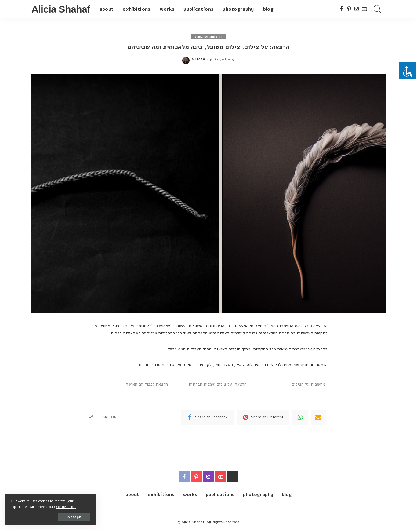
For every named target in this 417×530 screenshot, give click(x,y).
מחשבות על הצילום (308, 384)
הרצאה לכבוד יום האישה (147, 384)
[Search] (378, 9)
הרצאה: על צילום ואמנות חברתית (218, 384)
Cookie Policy (66, 507)
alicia (198, 59)
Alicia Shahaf (60, 9)
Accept (74, 516)
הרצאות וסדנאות (208, 36)
